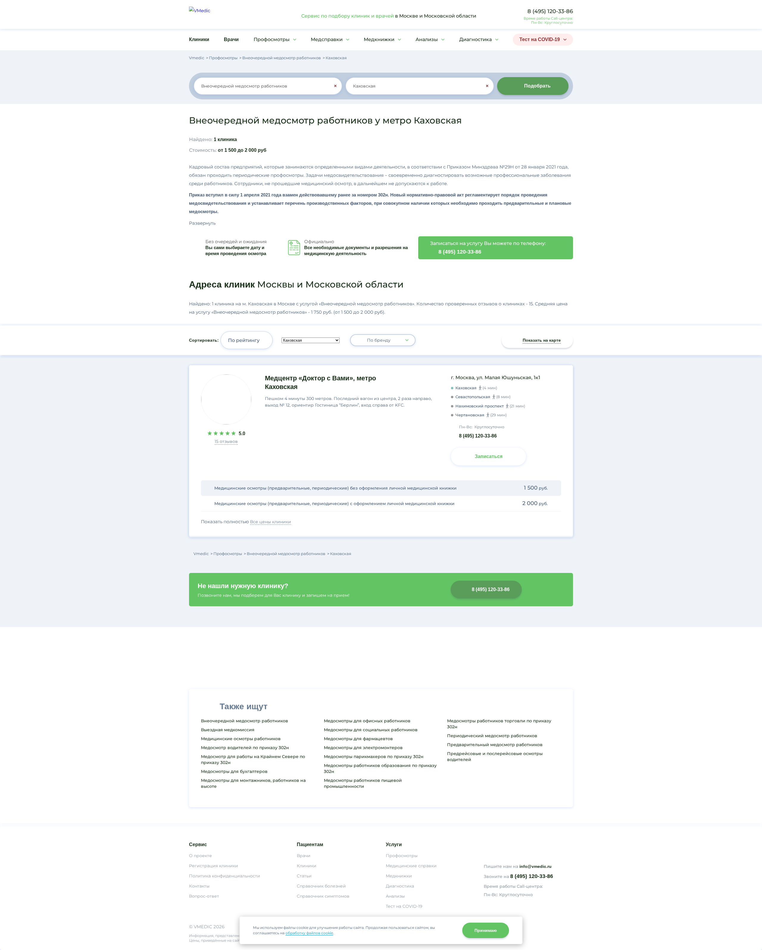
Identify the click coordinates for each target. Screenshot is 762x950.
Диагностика (475, 39)
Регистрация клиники (213, 865)
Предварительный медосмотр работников (495, 744)
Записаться (488, 456)
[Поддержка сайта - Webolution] (528, 933)
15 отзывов (226, 441)
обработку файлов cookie (309, 933)
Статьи (304, 876)
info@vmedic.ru (535, 866)
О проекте (200, 855)
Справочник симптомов (323, 896)
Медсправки (327, 39)
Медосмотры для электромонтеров (363, 747)
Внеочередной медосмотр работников (244, 721)
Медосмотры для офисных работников (367, 721)
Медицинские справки (411, 865)
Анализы (427, 39)
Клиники (199, 39)
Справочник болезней (321, 886)
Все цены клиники (270, 521)
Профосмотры (272, 39)
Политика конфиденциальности (224, 876)
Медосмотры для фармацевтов (358, 738)
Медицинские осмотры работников (241, 738)
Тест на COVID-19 (539, 39)
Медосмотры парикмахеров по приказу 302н (374, 756)
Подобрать (537, 85)
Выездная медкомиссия (227, 729)
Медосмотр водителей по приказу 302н (245, 747)
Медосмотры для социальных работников (371, 729)
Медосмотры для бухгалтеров (234, 771)
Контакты (199, 886)
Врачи (231, 39)
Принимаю (485, 930)
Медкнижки (379, 39)
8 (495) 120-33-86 (550, 11)
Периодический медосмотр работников (492, 735)
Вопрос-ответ (204, 896)
